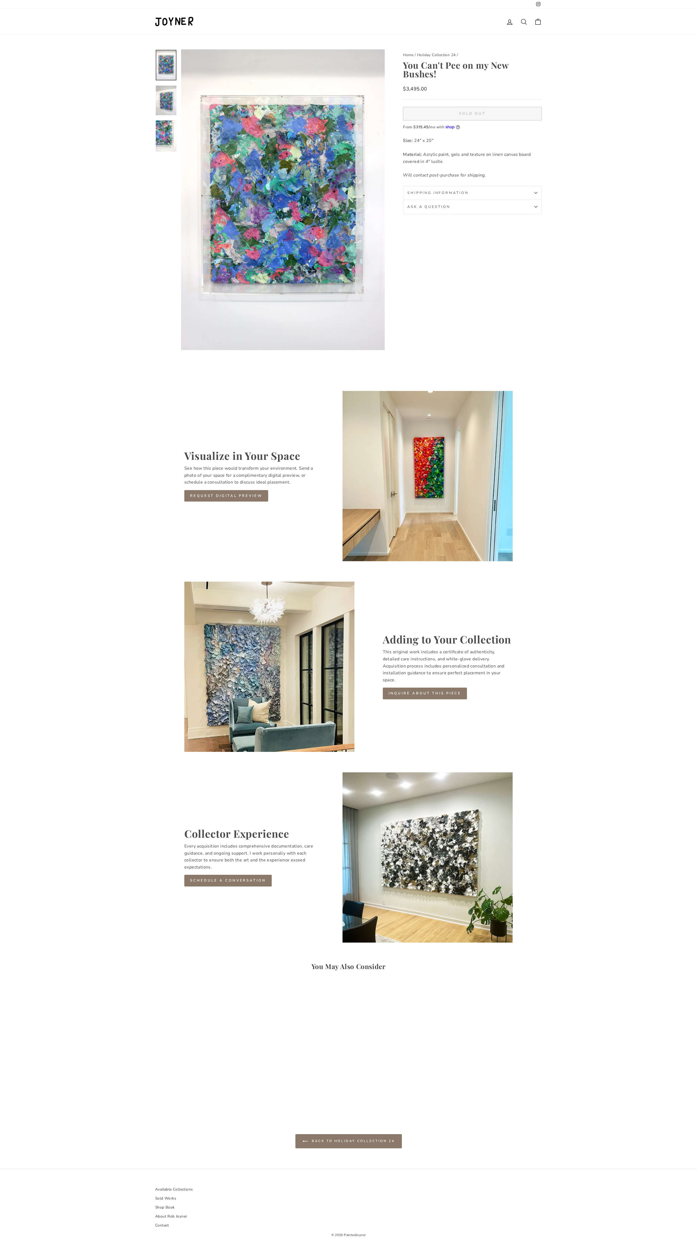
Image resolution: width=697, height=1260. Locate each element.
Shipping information (438, 192)
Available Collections (174, 1189)
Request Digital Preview (226, 495)
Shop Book (165, 1207)
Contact (162, 1225)
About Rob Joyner (171, 1216)
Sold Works (165, 1198)
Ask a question (428, 206)
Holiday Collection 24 (436, 54)
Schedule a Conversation (228, 880)
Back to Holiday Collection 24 (352, 1140)
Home (408, 54)
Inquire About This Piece (425, 693)
